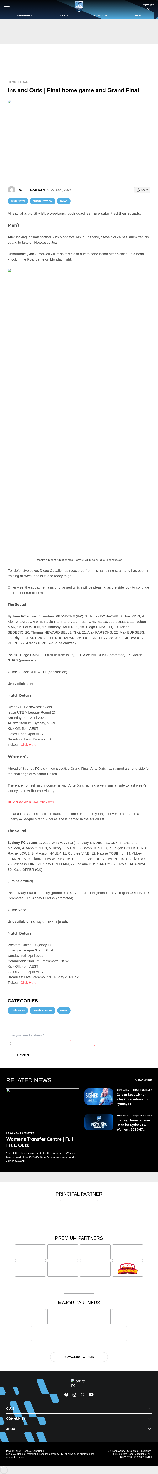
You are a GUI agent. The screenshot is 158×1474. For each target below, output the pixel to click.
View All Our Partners (79, 1356)
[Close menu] (149, 1453)
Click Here (28, 745)
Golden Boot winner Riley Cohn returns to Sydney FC (132, 1099)
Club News (18, 201)
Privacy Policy (37, 1041)
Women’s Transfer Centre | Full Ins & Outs (39, 1142)
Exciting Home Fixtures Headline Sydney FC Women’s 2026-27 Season (133, 1125)
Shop (138, 15)
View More (143, 1080)
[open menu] (7, 6)
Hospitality (101, 15)
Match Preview (42, 201)
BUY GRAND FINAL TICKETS (31, 802)
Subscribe (23, 1055)
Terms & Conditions (33, 1451)
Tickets (63, 15)
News (24, 81)
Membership (24, 15)
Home (12, 81)
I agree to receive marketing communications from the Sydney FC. (53, 1045)
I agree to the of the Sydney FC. (41, 1041)
